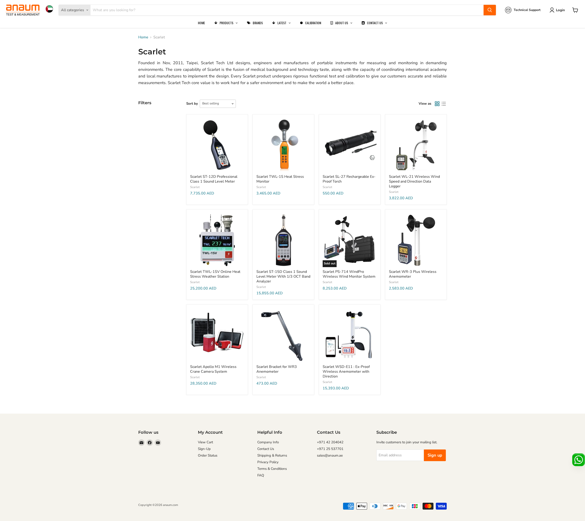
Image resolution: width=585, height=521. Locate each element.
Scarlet (195, 187)
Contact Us (265, 449)
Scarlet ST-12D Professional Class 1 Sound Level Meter (213, 179)
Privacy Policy (268, 462)
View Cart (205, 442)
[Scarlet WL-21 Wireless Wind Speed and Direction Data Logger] (416, 145)
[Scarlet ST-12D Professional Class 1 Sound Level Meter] (217, 145)
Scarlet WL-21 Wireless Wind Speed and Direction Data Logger (414, 181)
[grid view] (437, 104)
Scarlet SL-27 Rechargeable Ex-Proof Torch (349, 179)
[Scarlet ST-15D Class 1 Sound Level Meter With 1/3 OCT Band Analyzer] (283, 240)
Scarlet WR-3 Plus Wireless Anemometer (412, 274)
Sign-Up (204, 449)
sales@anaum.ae (330, 455)
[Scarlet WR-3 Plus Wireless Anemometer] (416, 240)
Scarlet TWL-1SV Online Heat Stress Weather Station (215, 274)
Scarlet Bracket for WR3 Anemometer (276, 369)
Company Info (268, 442)
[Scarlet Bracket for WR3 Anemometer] (283, 335)
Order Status (207, 455)
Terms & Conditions (272, 468)
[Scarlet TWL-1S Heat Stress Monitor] (283, 145)
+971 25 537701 (330, 449)
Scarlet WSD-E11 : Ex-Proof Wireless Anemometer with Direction (346, 371)
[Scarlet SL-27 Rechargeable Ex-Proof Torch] (350, 145)
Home (143, 37)
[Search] (490, 10)
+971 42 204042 (330, 442)
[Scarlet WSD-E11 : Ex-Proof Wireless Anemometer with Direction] (350, 335)
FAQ (260, 475)
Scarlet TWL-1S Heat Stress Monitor (280, 179)
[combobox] (287, 10)
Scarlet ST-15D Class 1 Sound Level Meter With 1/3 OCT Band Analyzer (283, 276)
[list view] (443, 104)
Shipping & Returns (272, 455)
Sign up (435, 455)
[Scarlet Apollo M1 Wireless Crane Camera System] (217, 335)
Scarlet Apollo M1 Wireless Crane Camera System (213, 369)
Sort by (192, 103)
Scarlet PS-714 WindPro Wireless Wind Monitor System (349, 274)
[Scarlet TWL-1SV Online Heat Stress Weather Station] (217, 240)
